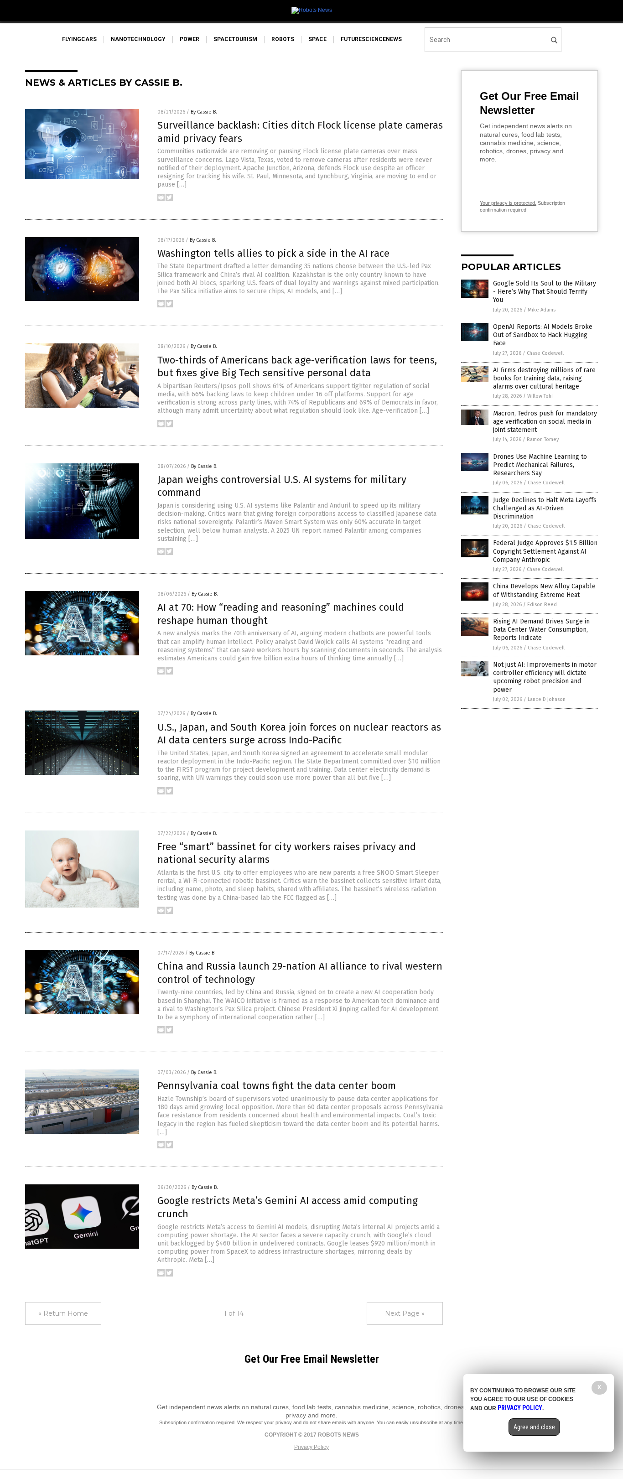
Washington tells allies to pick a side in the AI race (273, 253)
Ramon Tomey (543, 439)
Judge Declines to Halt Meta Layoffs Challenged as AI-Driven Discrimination (545, 508)
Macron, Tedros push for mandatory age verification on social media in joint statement (545, 422)
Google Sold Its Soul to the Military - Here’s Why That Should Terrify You (544, 292)
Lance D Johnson (547, 699)
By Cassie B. (204, 112)
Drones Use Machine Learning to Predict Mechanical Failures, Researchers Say (540, 465)
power (189, 39)
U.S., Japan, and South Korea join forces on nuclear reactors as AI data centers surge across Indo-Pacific (299, 734)
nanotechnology (138, 39)
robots (282, 39)
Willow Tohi (540, 396)
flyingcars (79, 39)
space (317, 39)
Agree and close (534, 1427)
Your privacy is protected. (508, 203)
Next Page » (405, 1313)
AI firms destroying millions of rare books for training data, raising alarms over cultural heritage (544, 378)
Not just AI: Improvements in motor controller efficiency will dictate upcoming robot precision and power (545, 677)
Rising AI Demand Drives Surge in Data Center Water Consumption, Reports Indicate (541, 630)
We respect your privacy (264, 1422)
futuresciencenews (371, 39)
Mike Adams (542, 310)
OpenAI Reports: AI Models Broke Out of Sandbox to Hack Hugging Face (542, 335)
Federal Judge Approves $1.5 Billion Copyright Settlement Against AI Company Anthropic (545, 551)
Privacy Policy (311, 1447)
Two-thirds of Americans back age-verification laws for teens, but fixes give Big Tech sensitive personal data (297, 366)
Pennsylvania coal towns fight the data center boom (276, 1085)
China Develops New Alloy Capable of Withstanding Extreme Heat (544, 590)
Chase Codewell (545, 353)
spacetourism (235, 39)
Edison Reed (542, 604)
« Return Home (63, 1313)
